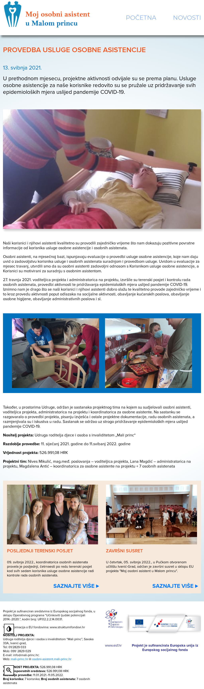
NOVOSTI (187, 17)
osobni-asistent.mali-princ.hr (51, 659)
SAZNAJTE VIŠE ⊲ (76, 586)
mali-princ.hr (19, 659)
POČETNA (141, 17)
